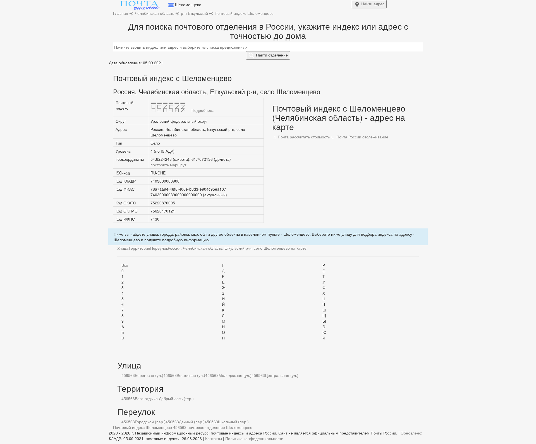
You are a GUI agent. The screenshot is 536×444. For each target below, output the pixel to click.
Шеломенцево (239, 427)
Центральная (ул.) (281, 375)
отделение (272, 55)
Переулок (159, 248)
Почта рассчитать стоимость (303, 137)
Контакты (213, 438)
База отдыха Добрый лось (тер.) (164, 398)
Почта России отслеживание (361, 137)
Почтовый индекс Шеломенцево (142, 427)
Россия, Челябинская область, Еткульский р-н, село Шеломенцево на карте (237, 248)
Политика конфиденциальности (254, 438)
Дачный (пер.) (192, 421)
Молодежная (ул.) (235, 375)
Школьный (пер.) (233, 421)
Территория (139, 248)
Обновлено (411, 433)
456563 (128, 375)
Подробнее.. (203, 110)
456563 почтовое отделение (199, 427)
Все (124, 265)
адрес (372, 3)
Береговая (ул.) (149, 375)
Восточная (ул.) (191, 375)
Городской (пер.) (150, 421)
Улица (122, 248)
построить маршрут (168, 164)
